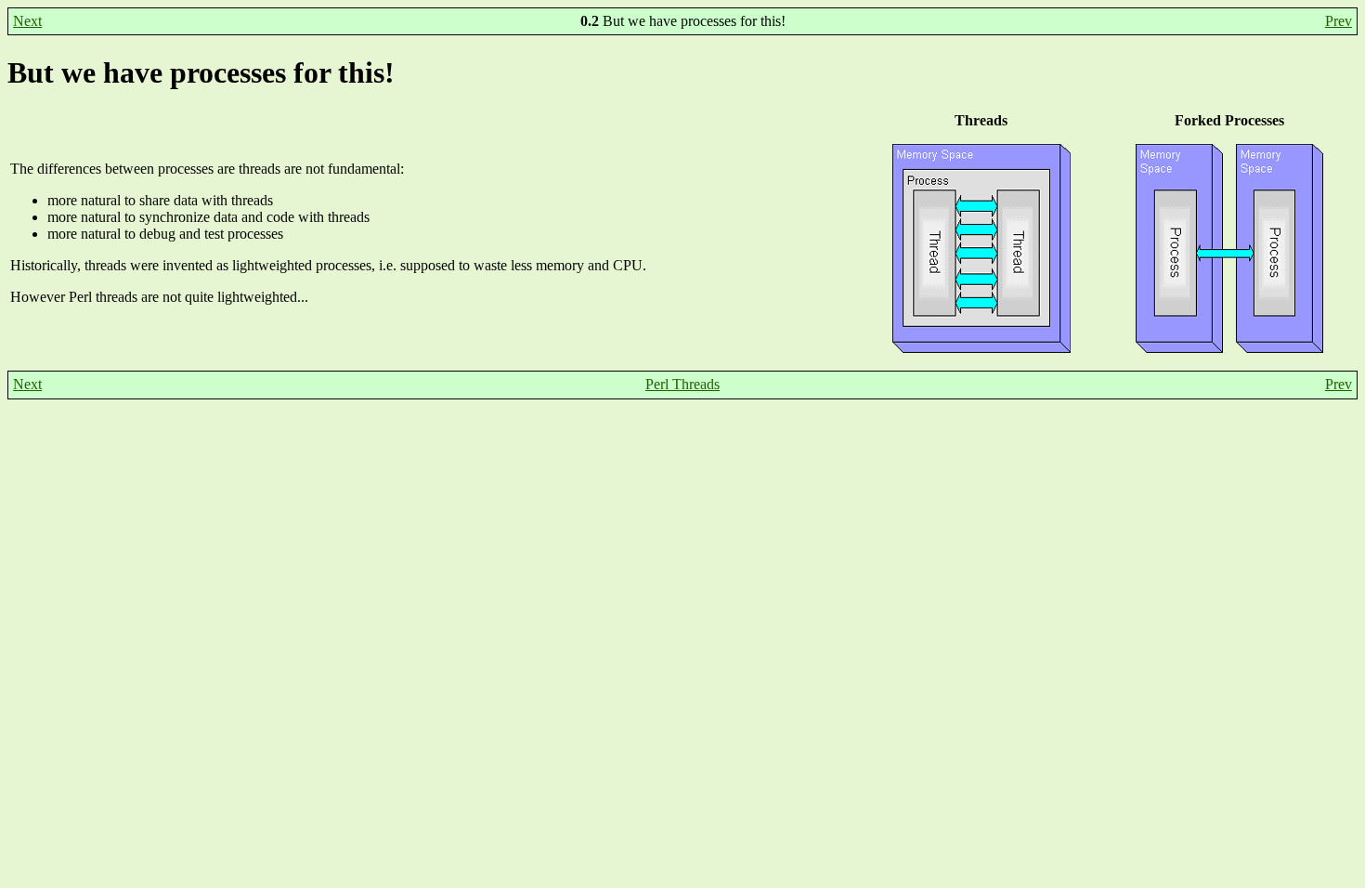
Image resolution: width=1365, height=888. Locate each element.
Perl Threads (682, 384)
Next (27, 21)
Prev (1338, 21)
